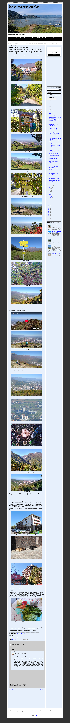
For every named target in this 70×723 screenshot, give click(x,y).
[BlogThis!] (24, 639)
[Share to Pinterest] (27, 639)
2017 (49, 205)
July (49, 188)
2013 (49, 211)
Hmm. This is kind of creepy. (53, 151)
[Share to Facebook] (26, 639)
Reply (13, 649)
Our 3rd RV (44, 37)
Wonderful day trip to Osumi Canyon (55, 150)
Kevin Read (14, 639)
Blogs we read (51, 37)
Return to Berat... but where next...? (54, 157)
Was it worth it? (54, 224)
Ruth (15, 653)
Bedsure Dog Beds (12, 637)
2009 (49, 217)
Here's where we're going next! (54, 155)
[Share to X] (25, 639)
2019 (49, 202)
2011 (49, 214)
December (50, 110)
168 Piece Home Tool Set (21, 633)
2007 (49, 220)
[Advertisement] (27, 700)
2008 (49, 218)
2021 (49, 199)
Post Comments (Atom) (17, 692)
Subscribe (54, 54)
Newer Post (11, 689)
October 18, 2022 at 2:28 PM (19, 644)
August (50, 187)
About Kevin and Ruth (18, 37)
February (50, 196)
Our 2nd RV (38, 37)
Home (10, 37)
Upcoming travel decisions (53, 158)
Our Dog (25, 37)
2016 (49, 206)
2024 (49, 106)
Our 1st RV (31, 37)
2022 (49, 109)
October (50, 113)
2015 (49, 208)
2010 (49, 215)
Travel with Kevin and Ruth (24, 7)
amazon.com (27, 711)
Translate (54, 100)
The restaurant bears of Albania (54, 126)
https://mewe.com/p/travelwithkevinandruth (53, 95)
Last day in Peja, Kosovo (53, 132)
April (49, 193)
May (49, 191)
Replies (14, 651)
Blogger (37, 715)
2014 (49, 209)
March (50, 194)
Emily (13, 644)
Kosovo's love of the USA (53, 128)
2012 (49, 212)
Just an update (54, 245)
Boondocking (11, 40)
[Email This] (23, 639)
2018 (49, 203)
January (50, 197)
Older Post (42, 689)
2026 (49, 103)
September (51, 185)
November (50, 112)
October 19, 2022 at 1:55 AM (21, 653)
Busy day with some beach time (54, 160)
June (50, 190)
